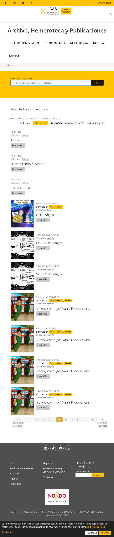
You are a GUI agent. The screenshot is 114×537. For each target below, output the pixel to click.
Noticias (99, 43)
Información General (24, 43)
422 (93, 419)
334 (81, 419)
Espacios (15, 473)
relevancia (40, 123)
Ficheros (25, 135)
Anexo (15, 140)
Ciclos (49, 209)
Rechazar (92, 532)
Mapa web (48, 463)
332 (67, 419)
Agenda (14, 56)
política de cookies (95, 526)
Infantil (68, 301)
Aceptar (105, 532)
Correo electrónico (83, 471)
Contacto (48, 477)
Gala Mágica (45, 214)
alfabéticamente (96, 123)
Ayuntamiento (104, 3)
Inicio (9, 65)
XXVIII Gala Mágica (49, 243)
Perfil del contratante (21, 468)
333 (74, 419)
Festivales (15, 483)
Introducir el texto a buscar (21, 79)
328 (38, 419)
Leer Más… (18, 145)
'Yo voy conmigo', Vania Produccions (63, 308)
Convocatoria (20, 187)
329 (45, 419)
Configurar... (7, 532)
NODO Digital (79, 43)
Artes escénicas (56, 207)
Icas (12, 463)
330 (52, 419)
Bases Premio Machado (28, 164)
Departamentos (54, 43)
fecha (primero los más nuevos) (67, 123)
